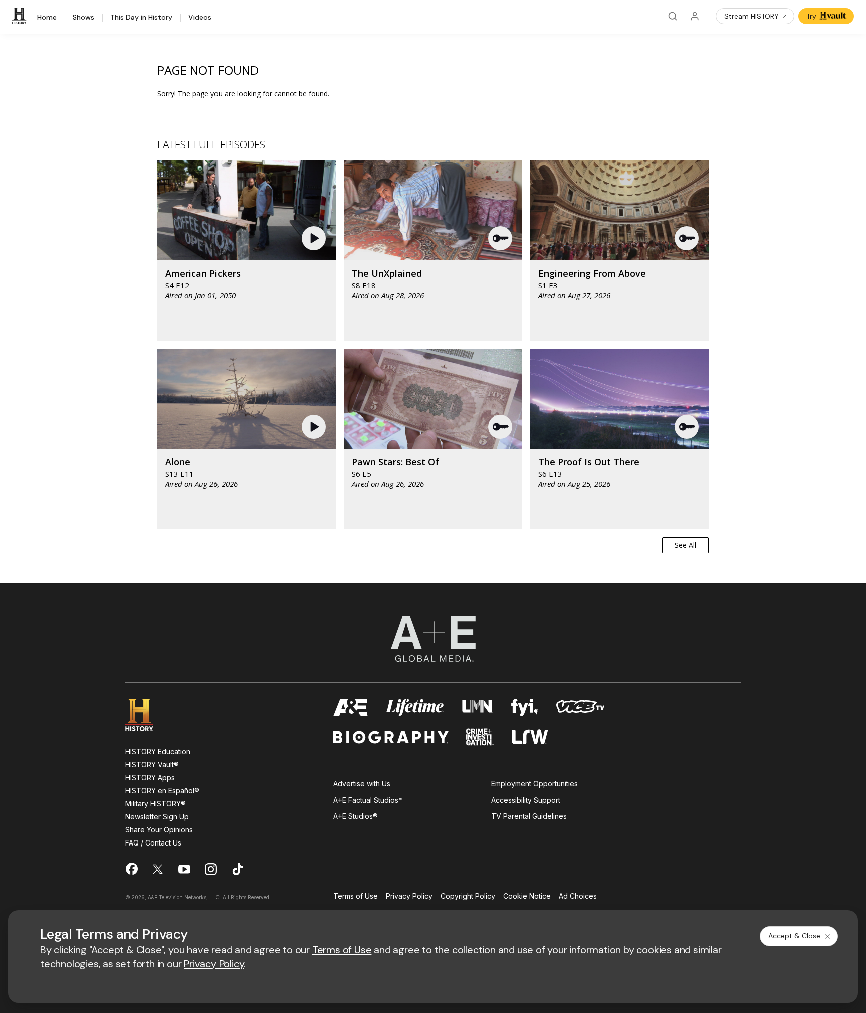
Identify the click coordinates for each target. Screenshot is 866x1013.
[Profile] (695, 16)
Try (811, 16)
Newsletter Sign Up (157, 816)
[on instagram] (211, 869)
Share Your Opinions (159, 829)
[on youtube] (184, 869)
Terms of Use (355, 896)
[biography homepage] (391, 737)
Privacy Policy (409, 896)
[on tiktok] (238, 869)
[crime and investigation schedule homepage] (480, 737)
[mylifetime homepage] (415, 707)
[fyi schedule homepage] (524, 707)
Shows (83, 18)
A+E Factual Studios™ (368, 800)
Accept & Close (794, 935)
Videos (199, 18)
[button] (315, 238)
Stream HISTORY (751, 16)
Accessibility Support (525, 800)
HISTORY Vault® (152, 764)
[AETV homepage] (350, 707)
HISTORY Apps (150, 777)
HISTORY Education (157, 751)
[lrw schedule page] (530, 737)
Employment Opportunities (534, 783)
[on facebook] (131, 869)
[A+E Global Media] (433, 639)
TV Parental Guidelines (529, 816)
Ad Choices (578, 896)
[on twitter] (158, 869)
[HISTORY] (20, 16)
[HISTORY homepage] (146, 715)
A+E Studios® (355, 816)
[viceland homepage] (580, 707)
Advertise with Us (361, 783)
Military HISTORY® (155, 803)
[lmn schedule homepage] (478, 707)
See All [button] (685, 545)
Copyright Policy (468, 896)
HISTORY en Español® (162, 790)
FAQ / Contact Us (153, 842)
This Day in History (141, 18)
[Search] (673, 16)
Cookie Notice (527, 896)
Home (47, 18)
